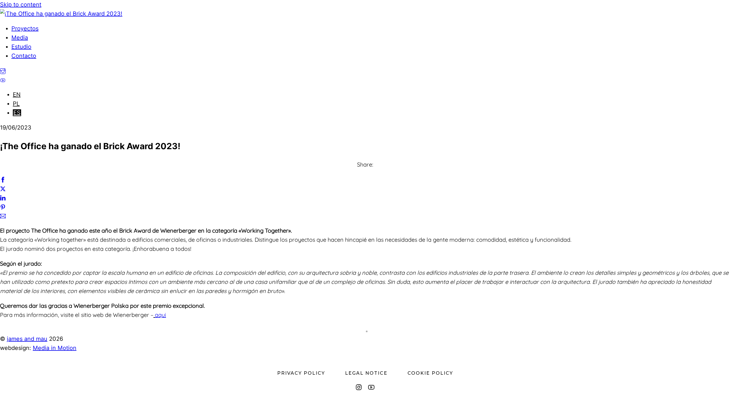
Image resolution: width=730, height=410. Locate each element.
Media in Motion (54, 348)
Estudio (21, 46)
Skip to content (20, 4)
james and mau (27, 338)
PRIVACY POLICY (301, 373)
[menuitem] (17, 94)
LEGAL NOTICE (366, 373)
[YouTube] (371, 387)
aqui (160, 314)
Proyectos (24, 28)
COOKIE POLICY (430, 373)
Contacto (23, 55)
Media (19, 37)
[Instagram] (358, 387)
